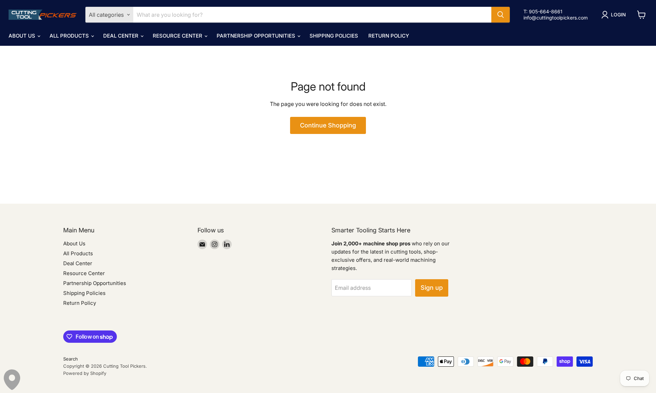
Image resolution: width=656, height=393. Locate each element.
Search (70, 359)
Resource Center (178, 35)
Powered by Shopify (84, 373)
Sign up (432, 287)
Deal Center (121, 35)
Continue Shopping (328, 125)
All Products (70, 35)
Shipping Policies (334, 35)
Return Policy (388, 35)
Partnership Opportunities (257, 35)
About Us (23, 35)
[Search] (500, 15)
